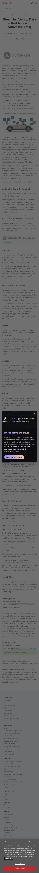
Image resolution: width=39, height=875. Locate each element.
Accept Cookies (20, 869)
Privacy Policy (9, 858)
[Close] (34, 413)
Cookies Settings (20, 864)
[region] (19, 856)
